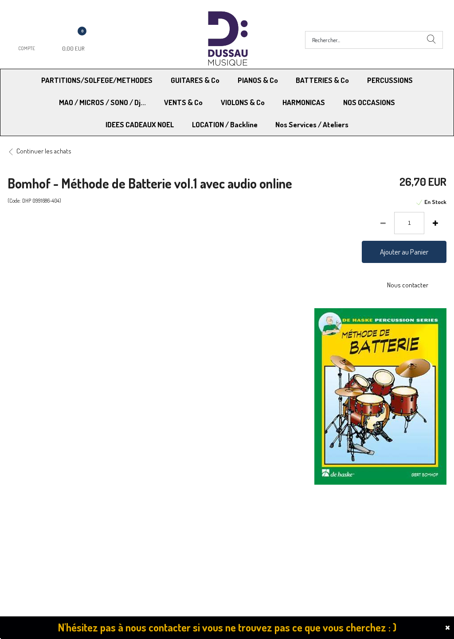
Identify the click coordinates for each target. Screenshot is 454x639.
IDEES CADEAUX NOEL (140, 124)
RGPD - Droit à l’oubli (42, 547)
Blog (341, 547)
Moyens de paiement (150, 524)
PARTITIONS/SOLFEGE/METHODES (97, 80)
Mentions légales (358, 524)
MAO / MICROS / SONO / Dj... (102, 102)
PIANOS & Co (258, 80)
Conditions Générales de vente (270, 524)
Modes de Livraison (41, 524)
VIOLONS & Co (243, 102)
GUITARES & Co (195, 80)
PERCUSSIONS (390, 80)
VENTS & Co (183, 102)
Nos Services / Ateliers (311, 124)
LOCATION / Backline (225, 124)
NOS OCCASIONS (369, 102)
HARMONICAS (303, 102)
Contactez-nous (143, 547)
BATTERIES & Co (322, 80)
